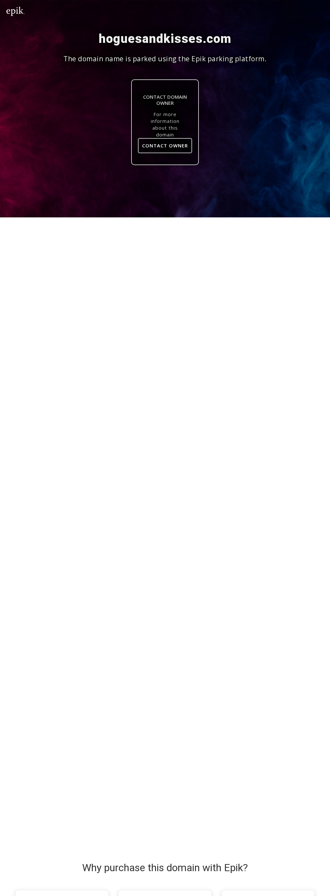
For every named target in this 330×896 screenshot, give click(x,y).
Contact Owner (165, 145)
